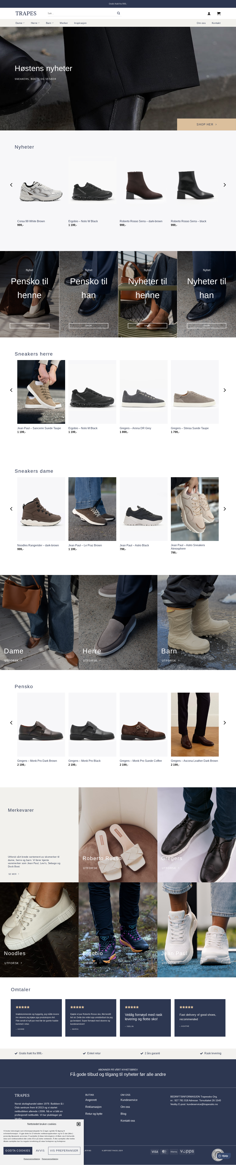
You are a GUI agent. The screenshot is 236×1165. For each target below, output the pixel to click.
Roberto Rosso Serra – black (188, 221)
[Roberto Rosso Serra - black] (195, 185)
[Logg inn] (209, 13)
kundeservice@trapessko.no (202, 1104)
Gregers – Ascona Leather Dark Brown (194, 760)
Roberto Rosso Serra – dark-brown (141, 221)
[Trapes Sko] (26, 13)
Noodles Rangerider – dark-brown (38, 545)
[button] (78, 1124)
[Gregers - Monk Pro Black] (92, 724)
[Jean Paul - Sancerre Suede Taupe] (41, 392)
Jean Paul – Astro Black (134, 545)
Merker (64, 23)
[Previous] (11, 185)
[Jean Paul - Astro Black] (144, 509)
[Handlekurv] (218, 13)
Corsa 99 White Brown (31, 221)
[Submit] (119, 13)
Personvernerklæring (32, 1159)
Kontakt (216, 23)
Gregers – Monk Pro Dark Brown (37, 760)
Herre (34, 23)
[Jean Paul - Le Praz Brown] (92, 509)
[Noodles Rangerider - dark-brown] (41, 509)
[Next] (224, 185)
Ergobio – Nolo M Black (82, 428)
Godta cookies (17, 1150)
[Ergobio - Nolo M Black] (92, 392)
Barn (48, 23)
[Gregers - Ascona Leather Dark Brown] (195, 724)
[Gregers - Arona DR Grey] (144, 392)
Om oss (201, 23)
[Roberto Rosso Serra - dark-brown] (144, 185)
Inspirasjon (80, 23)
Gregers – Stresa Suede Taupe (190, 428)
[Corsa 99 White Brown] (41, 185)
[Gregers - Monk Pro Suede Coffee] (144, 724)
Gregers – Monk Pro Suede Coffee (141, 760)
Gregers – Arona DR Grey (135, 428)
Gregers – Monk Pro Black (84, 760)
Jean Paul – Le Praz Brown (85, 545)
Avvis (40, 1150)
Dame (19, 23)
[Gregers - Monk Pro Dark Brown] (41, 724)
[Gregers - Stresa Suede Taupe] (195, 392)
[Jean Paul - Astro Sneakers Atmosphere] (195, 509)
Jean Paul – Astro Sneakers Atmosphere (188, 547)
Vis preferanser (64, 1150)
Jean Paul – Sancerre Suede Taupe (39, 428)
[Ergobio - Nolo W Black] (92, 185)
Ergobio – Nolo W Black (83, 221)
